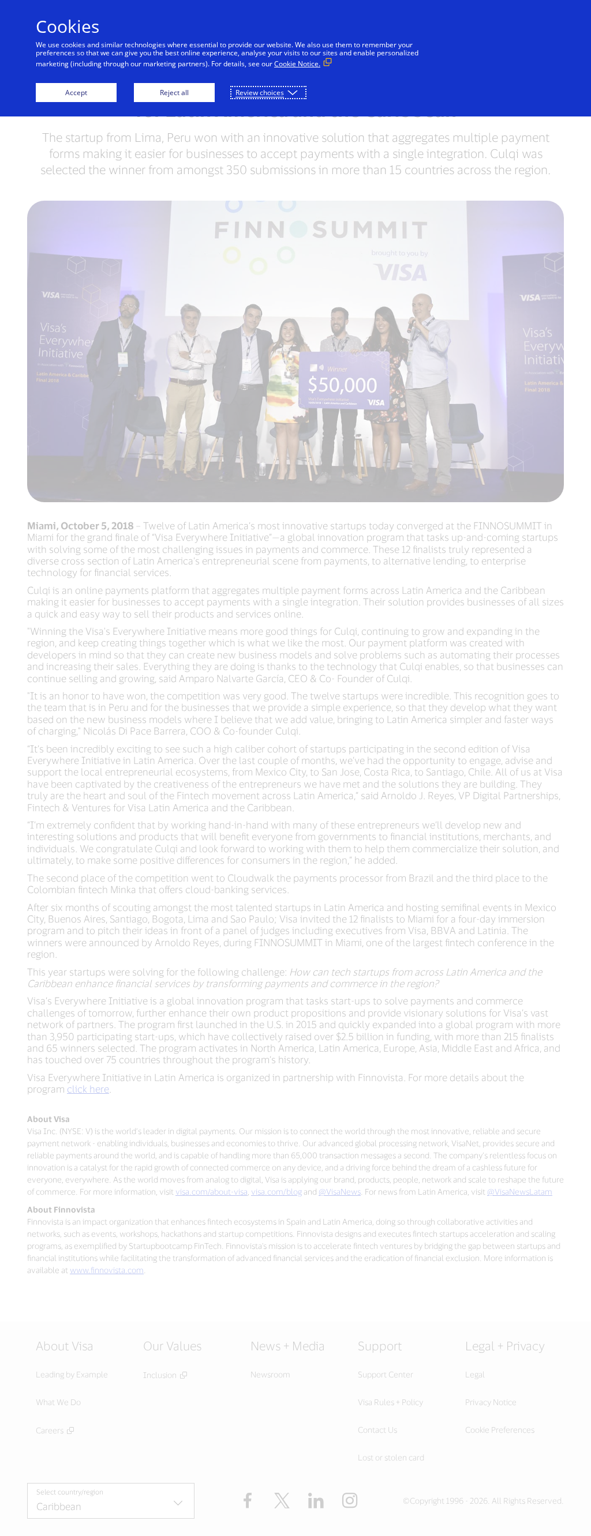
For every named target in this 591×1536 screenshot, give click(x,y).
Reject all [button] (174, 92)
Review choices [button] (259, 92)
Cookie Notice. (297, 64)
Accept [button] (76, 92)
